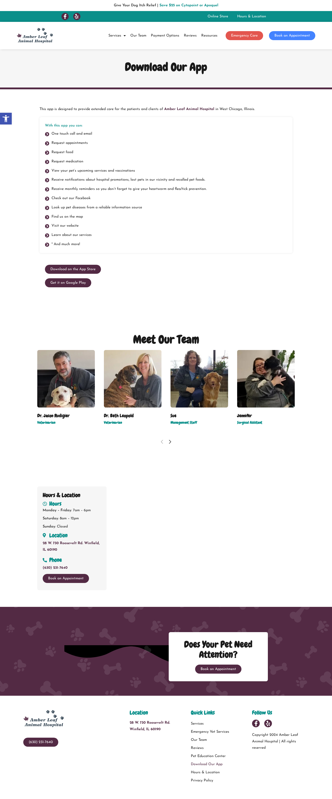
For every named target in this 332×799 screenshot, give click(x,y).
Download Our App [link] (206, 764)
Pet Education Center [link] (208, 756)
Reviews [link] (190, 35)
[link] (6, 118)
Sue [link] (173, 416)
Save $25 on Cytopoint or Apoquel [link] (188, 5)
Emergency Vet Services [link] (210, 732)
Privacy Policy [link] (202, 780)
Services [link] (114, 35)
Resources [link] (209, 35)
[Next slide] (170, 442)
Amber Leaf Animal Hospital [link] (189, 109)
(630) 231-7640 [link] (55, 568)
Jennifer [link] (244, 416)
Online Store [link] (218, 16)
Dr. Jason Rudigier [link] (53, 416)
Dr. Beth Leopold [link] (119, 416)
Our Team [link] (138, 35)
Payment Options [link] (165, 35)
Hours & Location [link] (251, 16)
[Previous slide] (162, 442)
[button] (65, 16)
